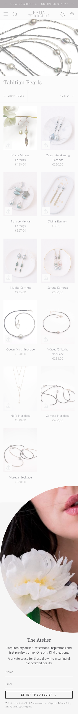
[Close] (71, 509)
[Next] (73, 4)
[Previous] (5, 4)
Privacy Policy (64, 703)
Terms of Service (18, 706)
